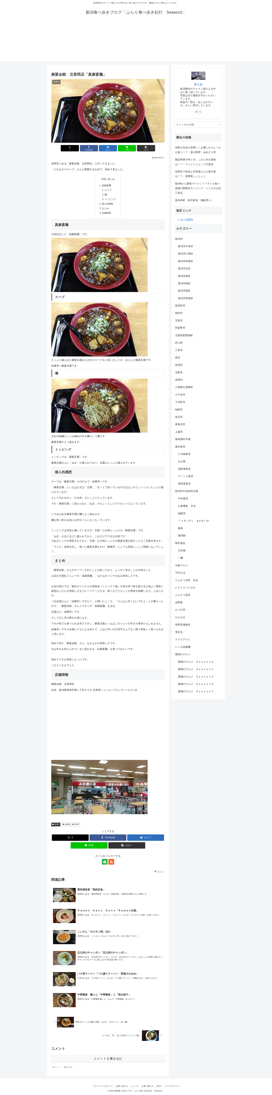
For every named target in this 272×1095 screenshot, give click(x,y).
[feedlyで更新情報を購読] (105, 862)
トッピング (110, 199)
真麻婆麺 (106, 185)
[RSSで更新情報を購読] (111, 862)
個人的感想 (107, 203)
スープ (108, 190)
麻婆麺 (67, 824)
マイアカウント (172, 1086)
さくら (198, 84)
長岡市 (57, 824)
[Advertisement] (136, 41)
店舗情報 (106, 213)
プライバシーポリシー (103, 1086)
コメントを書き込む (108, 1058)
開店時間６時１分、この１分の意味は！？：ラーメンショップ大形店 (195, 162)
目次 (103, 179)
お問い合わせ (122, 1086)
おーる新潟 (186, 219)
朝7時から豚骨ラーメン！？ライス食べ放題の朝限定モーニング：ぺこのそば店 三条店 (198, 188)
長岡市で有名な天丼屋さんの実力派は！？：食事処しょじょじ (195, 174)
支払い (159, 1086)
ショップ (135, 1086)
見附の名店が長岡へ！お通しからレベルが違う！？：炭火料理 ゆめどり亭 (198, 150)
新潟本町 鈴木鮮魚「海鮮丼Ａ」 (194, 200)
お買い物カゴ (147, 1086)
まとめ (105, 208)
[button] (146, 148)
